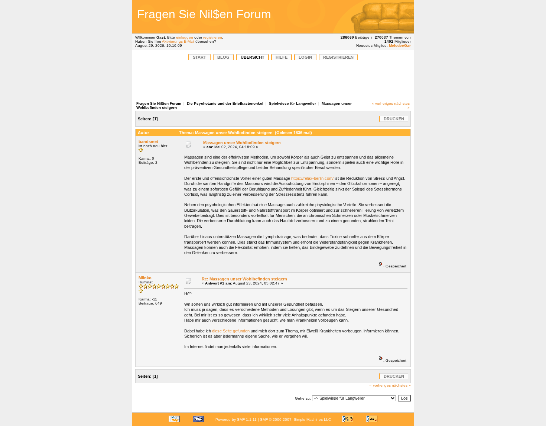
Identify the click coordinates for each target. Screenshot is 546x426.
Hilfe (281, 57)
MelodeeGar (400, 45)
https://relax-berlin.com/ (312, 178)
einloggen (184, 37)
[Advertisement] (359, 17)
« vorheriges (382, 103)
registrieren (212, 37)
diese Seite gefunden (231, 331)
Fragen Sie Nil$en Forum (158, 103)
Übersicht (252, 57)
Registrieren (338, 57)
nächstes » (401, 385)
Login (305, 57)
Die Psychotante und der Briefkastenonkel (225, 103)
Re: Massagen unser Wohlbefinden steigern (244, 279)
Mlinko (145, 278)
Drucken (394, 119)
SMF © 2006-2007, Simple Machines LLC (295, 419)
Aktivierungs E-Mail (178, 41)
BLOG (223, 57)
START (199, 57)
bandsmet (148, 141)
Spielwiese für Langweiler (292, 103)
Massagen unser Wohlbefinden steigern (242, 142)
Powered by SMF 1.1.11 (236, 419)
